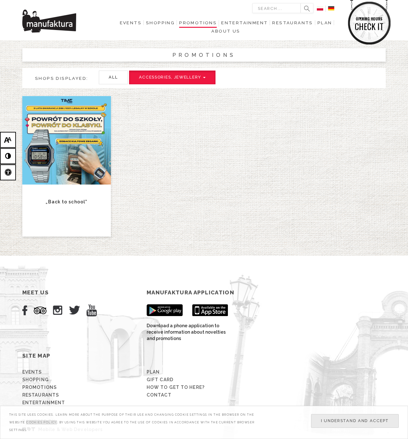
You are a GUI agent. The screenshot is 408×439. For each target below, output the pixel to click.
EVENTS (32, 372)
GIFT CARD (160, 379)
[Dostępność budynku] (8, 172)
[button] (113, 77)
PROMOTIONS (39, 387)
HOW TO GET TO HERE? (176, 387)
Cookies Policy (41, 422)
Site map (36, 355)
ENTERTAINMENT (43, 402)
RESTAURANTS (40, 394)
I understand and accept (355, 420)
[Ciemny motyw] (8, 156)
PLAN (153, 372)
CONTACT (159, 394)
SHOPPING (35, 379)
